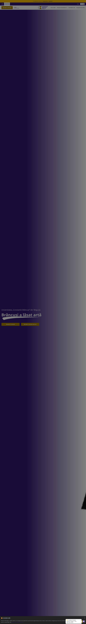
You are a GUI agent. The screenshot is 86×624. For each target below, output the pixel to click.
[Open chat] (83, 621)
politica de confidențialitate (17, 622)
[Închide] (84, 618)
